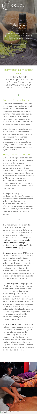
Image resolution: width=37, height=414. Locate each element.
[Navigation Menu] (34, 6)
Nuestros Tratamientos (18, 43)
